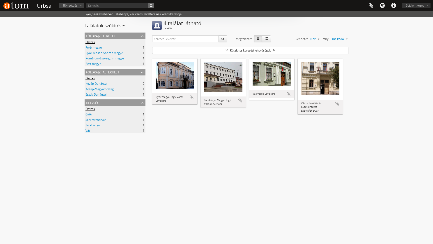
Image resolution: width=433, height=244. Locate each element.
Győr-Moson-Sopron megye (104, 53)
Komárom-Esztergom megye (104, 58)
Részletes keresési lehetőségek (250, 50)
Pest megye (93, 64)
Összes (90, 42)
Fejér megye (93, 47)
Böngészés (70, 5)
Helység (92, 102)
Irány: (325, 39)
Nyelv (382, 5)
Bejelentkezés (415, 5)
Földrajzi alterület (102, 72)
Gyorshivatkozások (393, 5)
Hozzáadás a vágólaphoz (191, 97)
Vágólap (371, 5)
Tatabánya (92, 125)
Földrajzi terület (101, 36)
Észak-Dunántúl (95, 94)
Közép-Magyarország (99, 89)
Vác (87, 131)
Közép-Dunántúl (96, 84)
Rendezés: (302, 39)
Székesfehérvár (95, 120)
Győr (88, 114)
